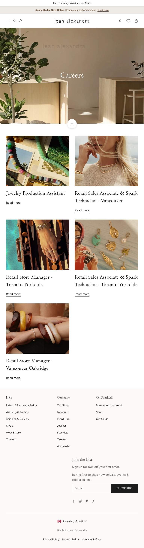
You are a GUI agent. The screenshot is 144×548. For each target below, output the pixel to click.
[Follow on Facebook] (73, 501)
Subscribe (125, 488)
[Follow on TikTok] (93, 501)
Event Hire (63, 419)
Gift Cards (102, 419)
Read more (13, 202)
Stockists (62, 432)
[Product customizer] (14, 21)
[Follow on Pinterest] (86, 501)
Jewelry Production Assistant (35, 193)
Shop (99, 412)
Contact (11, 439)
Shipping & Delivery (17, 419)
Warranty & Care (91, 539)
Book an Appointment (109, 405)
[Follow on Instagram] (80, 501)
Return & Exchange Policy (21, 405)
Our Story (63, 405)
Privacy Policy (51, 539)
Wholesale (63, 446)
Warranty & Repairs (17, 412)
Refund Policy (70, 539)
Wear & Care (13, 432)
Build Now (103, 10)
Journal (61, 425)
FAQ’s (9, 425)
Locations (63, 412)
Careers (62, 439)
